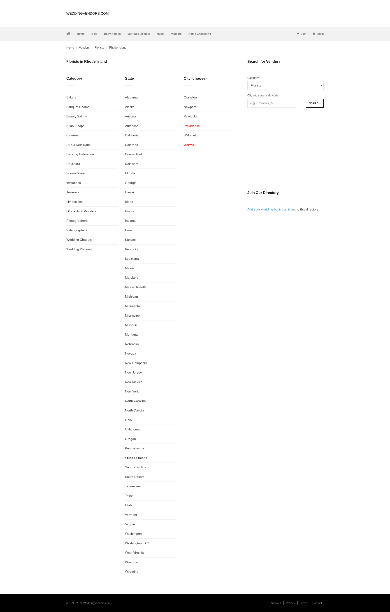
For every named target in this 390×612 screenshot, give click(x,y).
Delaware (132, 164)
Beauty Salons (76, 116)
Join (303, 33)
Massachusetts (135, 287)
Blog (94, 33)
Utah (128, 505)
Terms (303, 603)
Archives (275, 603)
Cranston (190, 97)
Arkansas (131, 126)
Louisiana (132, 258)
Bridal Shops (75, 126)
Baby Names (112, 33)
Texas (129, 496)
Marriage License (139, 33)
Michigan (131, 296)
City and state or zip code (262, 95)
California (132, 135)
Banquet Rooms (77, 107)
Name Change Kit (199, 33)
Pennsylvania (134, 448)
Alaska (130, 107)
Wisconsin (132, 562)
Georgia (131, 183)
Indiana (130, 220)
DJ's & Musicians (78, 145)
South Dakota (134, 477)
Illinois (129, 211)
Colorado (131, 145)
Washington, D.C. (137, 543)
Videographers (76, 230)
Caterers (72, 135)
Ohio (128, 420)
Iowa (128, 230)
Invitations (73, 183)
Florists (99, 47)
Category (253, 77)
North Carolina (135, 401)
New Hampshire (136, 363)
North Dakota (134, 410)
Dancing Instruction (80, 154)
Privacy (290, 603)
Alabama (131, 97)
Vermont (131, 514)
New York (132, 391)
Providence (192, 126)
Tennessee (133, 486)
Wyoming (131, 571)
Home (81, 33)
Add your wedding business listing (271, 209)
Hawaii (130, 192)
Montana (131, 334)
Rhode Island (137, 458)
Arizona (130, 116)
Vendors (176, 33)
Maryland (131, 277)
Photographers (77, 220)
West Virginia (134, 552)
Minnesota (132, 306)
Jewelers (72, 192)
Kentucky (131, 249)
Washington (133, 533)
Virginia (130, 524)
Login (320, 33)
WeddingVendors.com (87, 13)
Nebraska (132, 344)
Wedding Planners (79, 249)
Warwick (189, 145)
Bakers (71, 97)
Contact (317, 603)
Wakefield (190, 135)
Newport (190, 107)
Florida (130, 173)
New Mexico (133, 382)
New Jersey (133, 372)
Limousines (74, 201)
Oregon (130, 439)
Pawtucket (191, 116)
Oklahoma (132, 429)
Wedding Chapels (79, 239)
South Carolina (135, 467)
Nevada (130, 353)
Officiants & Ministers (81, 211)
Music (160, 33)
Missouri (131, 325)
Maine (129, 268)
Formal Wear (75, 173)
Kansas (130, 239)
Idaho (129, 201)
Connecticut (133, 154)
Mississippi (132, 315)
